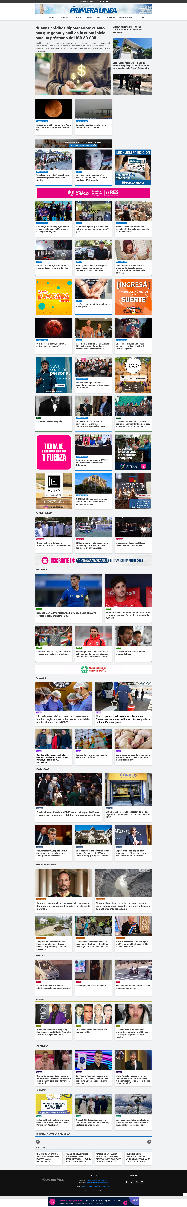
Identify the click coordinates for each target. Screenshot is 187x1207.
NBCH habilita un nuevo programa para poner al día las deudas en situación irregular (91, 501)
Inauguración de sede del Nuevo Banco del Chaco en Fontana (130, 544)
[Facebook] (97, 1)
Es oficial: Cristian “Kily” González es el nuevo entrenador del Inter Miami (53, 652)
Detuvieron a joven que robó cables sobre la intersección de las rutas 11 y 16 (92, 229)
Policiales (77, 18)
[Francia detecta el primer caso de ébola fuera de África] (93, 739)
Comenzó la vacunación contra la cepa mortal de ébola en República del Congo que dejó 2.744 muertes (92, 944)
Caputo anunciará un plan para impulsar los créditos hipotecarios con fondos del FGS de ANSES (131, 853)
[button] (143, 18)
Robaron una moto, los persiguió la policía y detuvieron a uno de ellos (52, 266)
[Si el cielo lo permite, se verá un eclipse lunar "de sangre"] (53, 328)
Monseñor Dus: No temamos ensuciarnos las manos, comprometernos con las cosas (90, 423)
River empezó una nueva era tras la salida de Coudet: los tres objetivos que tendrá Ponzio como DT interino (92, 654)
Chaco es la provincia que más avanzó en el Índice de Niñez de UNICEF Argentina (130, 346)
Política (52, 18)
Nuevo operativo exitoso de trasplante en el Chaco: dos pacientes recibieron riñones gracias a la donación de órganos (123, 719)
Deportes (89, 18)
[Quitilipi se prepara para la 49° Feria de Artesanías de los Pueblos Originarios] (93, 445)
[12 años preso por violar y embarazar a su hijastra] (93, 289)
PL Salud (39, 712)
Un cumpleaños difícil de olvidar (91, 985)
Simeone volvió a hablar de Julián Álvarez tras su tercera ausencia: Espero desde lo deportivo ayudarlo (128, 615)
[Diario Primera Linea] (93, 9)
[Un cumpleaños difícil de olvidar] (93, 970)
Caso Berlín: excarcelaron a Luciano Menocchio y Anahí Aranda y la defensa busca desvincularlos (92, 346)
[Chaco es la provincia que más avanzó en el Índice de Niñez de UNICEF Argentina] (133, 328)
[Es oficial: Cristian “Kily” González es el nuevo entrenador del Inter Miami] (53, 636)
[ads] (73, 143)
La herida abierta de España (49, 421)
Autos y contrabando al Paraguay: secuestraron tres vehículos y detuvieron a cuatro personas (91, 268)
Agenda (99, 18)
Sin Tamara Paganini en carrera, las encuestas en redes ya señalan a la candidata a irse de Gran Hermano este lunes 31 (92, 1079)
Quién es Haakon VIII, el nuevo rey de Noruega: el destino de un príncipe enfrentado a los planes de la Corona (63, 906)
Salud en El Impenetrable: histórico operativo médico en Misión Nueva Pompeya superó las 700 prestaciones (52, 758)
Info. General (64, 18)
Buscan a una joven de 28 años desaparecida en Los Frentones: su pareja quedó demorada (92, 177)
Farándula (39, 1072)
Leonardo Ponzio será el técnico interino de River (130, 652)
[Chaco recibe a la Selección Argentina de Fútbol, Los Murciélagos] (53, 527)
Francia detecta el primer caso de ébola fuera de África (91, 756)
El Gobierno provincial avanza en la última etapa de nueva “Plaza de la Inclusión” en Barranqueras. (92, 545)
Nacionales (111, 18)
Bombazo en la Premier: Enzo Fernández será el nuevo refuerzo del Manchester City (66, 614)
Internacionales (125, 18)
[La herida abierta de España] (53, 406)
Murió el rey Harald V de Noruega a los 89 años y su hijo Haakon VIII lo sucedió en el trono (132, 944)
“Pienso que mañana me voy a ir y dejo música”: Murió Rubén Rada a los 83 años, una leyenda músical (53, 1032)
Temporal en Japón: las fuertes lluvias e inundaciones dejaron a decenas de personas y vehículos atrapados (51, 945)
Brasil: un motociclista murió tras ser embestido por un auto (133, 986)
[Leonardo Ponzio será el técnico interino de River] (133, 636)
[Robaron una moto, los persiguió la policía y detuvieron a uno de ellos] (53, 250)
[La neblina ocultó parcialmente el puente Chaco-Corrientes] (93, 109)
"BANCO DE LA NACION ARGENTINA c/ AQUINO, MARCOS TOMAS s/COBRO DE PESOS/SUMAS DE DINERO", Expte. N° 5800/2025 (108, 1160)
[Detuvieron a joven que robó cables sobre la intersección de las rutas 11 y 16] (93, 211)
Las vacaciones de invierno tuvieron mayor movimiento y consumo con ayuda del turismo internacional (132, 1122)
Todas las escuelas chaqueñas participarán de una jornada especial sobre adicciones (132, 229)
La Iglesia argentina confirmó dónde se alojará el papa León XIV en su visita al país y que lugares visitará (92, 853)
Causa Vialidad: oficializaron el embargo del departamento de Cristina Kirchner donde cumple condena (130, 269)
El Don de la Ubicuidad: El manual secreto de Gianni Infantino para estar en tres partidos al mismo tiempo (133, 423)
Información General (42, 121)
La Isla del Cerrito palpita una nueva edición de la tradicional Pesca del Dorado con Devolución (52, 1122)
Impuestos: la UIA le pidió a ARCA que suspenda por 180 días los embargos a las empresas (51, 853)
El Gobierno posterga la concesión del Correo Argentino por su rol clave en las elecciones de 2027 (128, 814)
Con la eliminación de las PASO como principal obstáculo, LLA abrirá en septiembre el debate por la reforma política (68, 814)
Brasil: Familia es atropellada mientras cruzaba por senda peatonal (53, 986)
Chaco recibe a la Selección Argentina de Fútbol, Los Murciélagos (53, 544)
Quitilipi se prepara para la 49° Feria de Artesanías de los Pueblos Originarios (92, 462)
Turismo (39, 1116)
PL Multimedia (40, 539)
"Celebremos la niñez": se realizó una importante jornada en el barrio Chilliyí (53, 177)
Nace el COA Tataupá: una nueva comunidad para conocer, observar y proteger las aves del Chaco (92, 1122)
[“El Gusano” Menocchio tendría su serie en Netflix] (93, 1014)
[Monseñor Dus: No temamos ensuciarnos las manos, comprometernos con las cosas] (93, 406)
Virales (39, 981)
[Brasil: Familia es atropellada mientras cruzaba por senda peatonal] (53, 970)
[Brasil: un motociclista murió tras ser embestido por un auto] (133, 970)
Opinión (39, 417)
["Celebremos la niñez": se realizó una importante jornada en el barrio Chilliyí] (53, 160)
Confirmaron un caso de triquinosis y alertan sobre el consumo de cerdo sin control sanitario (133, 757)
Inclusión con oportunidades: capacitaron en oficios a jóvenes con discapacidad (93, 385)
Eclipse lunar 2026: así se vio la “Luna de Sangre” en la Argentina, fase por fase (53, 127)
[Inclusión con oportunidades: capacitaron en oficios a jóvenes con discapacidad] (93, 367)
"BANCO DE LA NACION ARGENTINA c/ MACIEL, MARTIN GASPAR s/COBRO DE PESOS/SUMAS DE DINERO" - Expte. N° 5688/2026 (78, 1160)
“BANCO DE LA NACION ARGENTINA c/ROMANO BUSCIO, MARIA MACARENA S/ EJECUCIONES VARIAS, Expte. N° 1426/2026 (47, 1160)
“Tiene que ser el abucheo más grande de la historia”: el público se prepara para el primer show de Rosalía (132, 1033)
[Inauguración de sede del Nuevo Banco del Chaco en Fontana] (133, 527)
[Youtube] (106, 1)
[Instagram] (100, 1)
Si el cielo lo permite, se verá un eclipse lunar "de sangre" (51, 345)
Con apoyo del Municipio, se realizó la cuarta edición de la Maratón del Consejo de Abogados (52, 229)
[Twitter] (103, 1)
